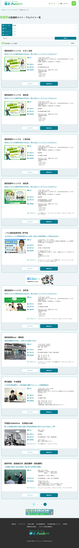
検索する (65, 38)
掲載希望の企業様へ (32, 526)
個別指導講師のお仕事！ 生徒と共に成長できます (20, 341)
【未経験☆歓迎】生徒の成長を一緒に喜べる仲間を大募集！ (23, 467)
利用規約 (65, 524)
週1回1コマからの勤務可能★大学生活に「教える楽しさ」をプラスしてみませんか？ (30, 54)
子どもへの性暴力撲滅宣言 (45, 526)
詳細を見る (49, 84)
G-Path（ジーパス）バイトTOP (9, 9)
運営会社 (14, 524)
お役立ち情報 (30, 524)
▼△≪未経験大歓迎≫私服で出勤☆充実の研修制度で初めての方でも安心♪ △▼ (29, 426)
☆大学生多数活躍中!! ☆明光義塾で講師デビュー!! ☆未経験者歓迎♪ (26, 385)
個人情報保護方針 (40, 524)
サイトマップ (22, 524)
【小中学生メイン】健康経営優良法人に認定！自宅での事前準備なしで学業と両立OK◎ (31, 236)
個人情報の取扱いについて (54, 524)
